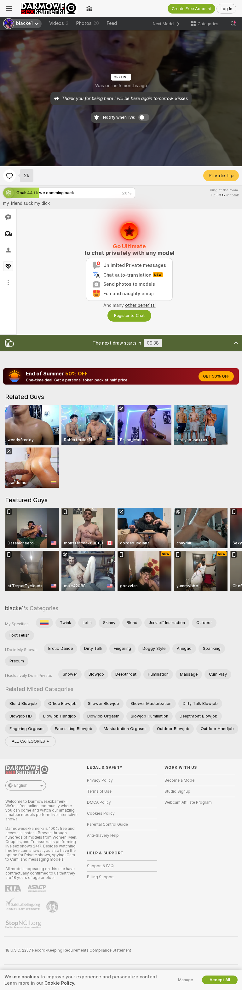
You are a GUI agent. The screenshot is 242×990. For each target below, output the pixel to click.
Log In (226, 8)
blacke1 (14, 608)
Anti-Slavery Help (103, 835)
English (20, 785)
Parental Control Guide (107, 824)
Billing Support (100, 877)
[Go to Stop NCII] (24, 924)
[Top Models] (89, 8)
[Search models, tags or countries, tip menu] (233, 23)
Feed (112, 23)
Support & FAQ (100, 866)
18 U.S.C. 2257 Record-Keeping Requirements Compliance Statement (68, 950)
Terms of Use (99, 791)
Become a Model (179, 780)
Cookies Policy (101, 813)
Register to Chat (129, 315)
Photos (87, 23)
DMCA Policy (99, 802)
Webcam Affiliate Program (188, 802)
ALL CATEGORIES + (30, 741)
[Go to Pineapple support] (53, 907)
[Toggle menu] (9, 8)
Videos (58, 23)
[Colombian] (44, 623)
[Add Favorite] (9, 175)
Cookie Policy (59, 983)
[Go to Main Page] (49, 8)
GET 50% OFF (216, 376)
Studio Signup (177, 791)
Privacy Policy (100, 780)
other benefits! (140, 305)
